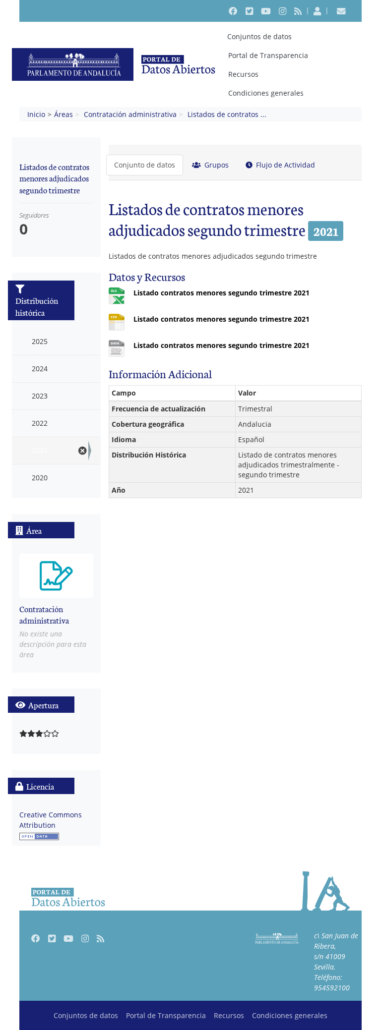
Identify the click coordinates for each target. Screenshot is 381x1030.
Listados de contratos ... (227, 114)
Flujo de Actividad (284, 165)
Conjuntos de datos (259, 36)
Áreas (63, 114)
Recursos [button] (243, 74)
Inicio (36, 114)
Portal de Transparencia (268, 55)
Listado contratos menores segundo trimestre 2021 (221, 292)
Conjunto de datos (144, 165)
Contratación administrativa (130, 114)
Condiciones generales (266, 93)
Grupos (215, 165)
